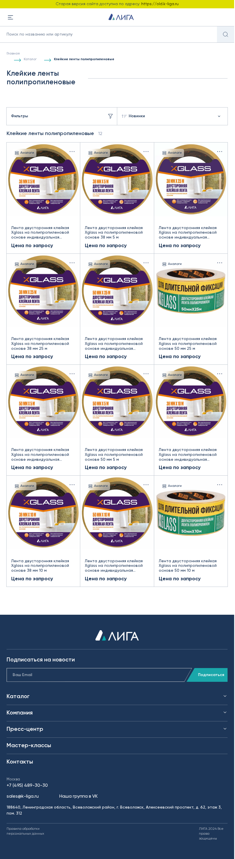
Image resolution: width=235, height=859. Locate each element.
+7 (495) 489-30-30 (27, 785)
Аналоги (27, 153)
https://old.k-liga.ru (160, 4)
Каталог (30, 59)
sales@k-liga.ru (23, 796)
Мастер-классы (29, 746)
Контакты (20, 762)
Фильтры (19, 116)
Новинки (137, 116)
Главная (13, 53)
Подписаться (211, 675)
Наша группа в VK (78, 796)
